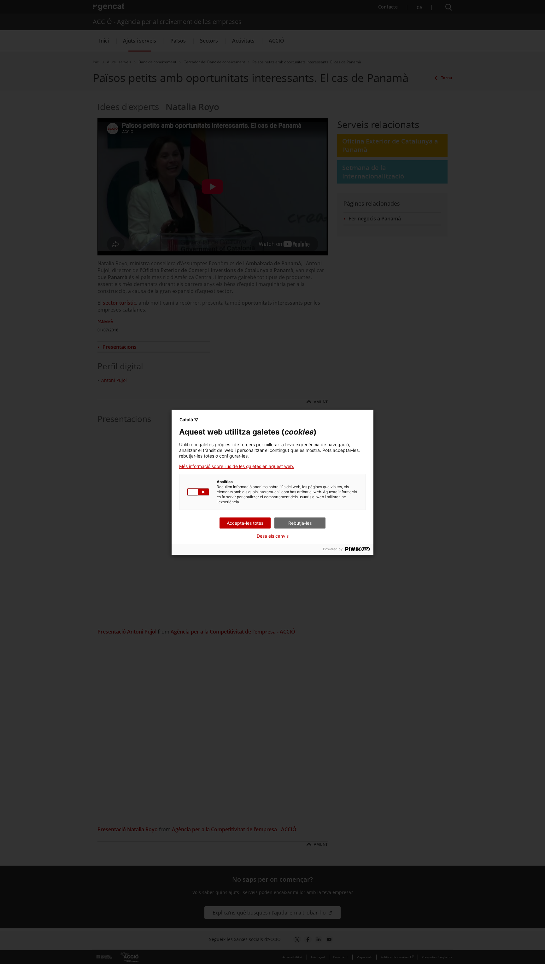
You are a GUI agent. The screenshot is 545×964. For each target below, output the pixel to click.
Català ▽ (188, 419)
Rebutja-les (300, 523)
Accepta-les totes (245, 523)
